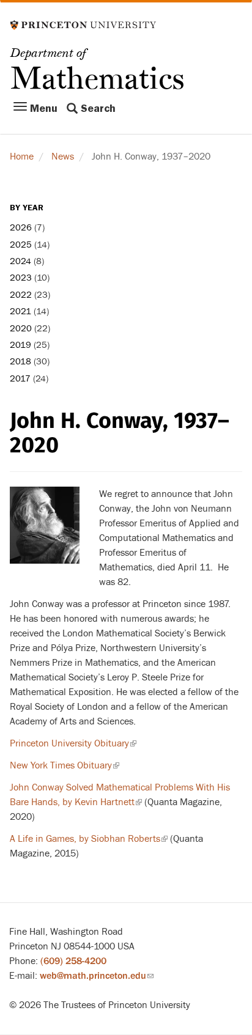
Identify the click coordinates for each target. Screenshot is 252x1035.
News (62, 156)
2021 (20, 311)
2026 (21, 228)
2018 (20, 361)
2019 (20, 345)
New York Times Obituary (64, 765)
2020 (21, 328)
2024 (20, 261)
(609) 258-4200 (73, 961)
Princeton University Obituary (73, 743)
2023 (21, 278)
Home (22, 156)
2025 (21, 245)
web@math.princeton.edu (97, 976)
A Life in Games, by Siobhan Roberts (89, 838)
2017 (20, 379)
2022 (21, 295)
